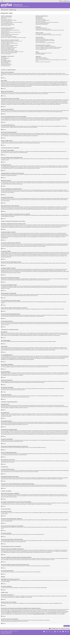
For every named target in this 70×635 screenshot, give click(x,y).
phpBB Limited (42, 596)
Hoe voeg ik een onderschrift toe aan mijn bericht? (9, 43)
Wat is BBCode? (3, 57)
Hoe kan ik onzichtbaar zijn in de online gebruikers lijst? (10, 30)
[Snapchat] (52, 631)
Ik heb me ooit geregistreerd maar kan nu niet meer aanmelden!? (11, 22)
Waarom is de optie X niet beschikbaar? (42, 58)
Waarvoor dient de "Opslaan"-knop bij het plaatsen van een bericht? (12, 51)
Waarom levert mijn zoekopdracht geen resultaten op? (45, 39)
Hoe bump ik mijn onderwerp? (6, 53)
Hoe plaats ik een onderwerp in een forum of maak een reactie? (11, 41)
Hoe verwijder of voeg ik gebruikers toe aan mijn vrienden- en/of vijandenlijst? (48, 34)
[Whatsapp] (47, 631)
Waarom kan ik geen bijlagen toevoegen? (8, 48)
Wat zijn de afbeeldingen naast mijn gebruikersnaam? (10, 34)
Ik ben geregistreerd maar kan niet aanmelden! (8, 20)
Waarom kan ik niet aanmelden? (6, 21)
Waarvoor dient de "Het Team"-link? (42, 24)
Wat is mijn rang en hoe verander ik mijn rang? (8, 36)
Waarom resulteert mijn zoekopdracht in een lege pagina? (45, 40)
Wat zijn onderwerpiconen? (5, 65)
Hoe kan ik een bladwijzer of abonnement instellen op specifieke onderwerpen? (49, 47)
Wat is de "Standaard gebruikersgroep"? (42, 23)
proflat (3, 632)
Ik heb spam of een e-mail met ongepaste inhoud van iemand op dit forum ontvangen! (50, 30)
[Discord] (63, 631)
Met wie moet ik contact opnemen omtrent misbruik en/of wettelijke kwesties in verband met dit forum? (51, 60)
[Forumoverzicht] (6, 5)
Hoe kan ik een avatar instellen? (6, 35)
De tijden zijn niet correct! (5, 31)
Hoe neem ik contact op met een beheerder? (43, 61)
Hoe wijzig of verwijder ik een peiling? (7, 46)
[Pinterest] (55, 631)
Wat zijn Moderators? (39, 18)
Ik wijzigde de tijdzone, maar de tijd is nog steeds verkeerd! (11, 32)
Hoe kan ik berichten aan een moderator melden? (9, 50)
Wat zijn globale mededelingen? (6, 61)
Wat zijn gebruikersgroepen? (40, 19)
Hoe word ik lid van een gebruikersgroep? (42, 20)
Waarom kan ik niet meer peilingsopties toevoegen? (9, 45)
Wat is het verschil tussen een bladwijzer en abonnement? (45, 46)
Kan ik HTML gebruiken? (5, 58)
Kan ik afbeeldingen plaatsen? (6, 60)
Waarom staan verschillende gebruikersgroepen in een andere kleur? (47, 22)
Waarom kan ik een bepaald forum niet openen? (9, 47)
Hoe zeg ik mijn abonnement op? (41, 49)
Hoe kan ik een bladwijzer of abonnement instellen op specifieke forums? (48, 48)
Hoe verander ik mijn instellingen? (6, 29)
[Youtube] (44, 631)
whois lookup (7, 610)
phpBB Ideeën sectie (58, 603)
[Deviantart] (66, 631)
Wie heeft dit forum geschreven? (41, 57)
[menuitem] (2, 1)
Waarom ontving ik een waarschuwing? (7, 49)
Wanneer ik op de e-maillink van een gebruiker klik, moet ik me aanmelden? (13, 37)
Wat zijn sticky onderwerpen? (6, 63)
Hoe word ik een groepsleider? (41, 21)
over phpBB (21, 597)
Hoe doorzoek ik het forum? (40, 38)
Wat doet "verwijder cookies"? (6, 25)
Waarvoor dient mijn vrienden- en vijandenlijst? (43, 33)
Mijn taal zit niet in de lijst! (5, 33)
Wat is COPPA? (3, 18)
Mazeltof (8, 632)
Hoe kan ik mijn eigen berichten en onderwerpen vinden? (45, 42)
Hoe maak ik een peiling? (5, 44)
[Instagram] (58, 631)
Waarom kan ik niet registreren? (6, 19)
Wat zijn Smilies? (4, 59)
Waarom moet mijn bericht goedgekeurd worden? (9, 52)
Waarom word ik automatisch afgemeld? (7, 24)
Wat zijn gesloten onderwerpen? (6, 64)
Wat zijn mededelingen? (5, 62)
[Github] (60, 631)
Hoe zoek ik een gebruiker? (40, 41)
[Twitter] (49, 631)
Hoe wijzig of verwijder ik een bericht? (7, 42)
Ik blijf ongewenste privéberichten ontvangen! (43, 29)
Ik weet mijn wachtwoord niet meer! (7, 23)
